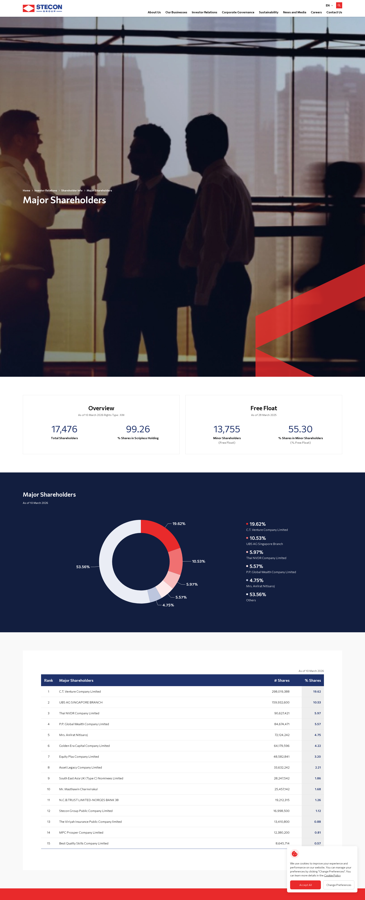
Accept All (305, 884)
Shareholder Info (72, 190)
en (328, 5)
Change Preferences (338, 884)
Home (26, 190)
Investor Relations (45, 190)
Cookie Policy (332, 875)
